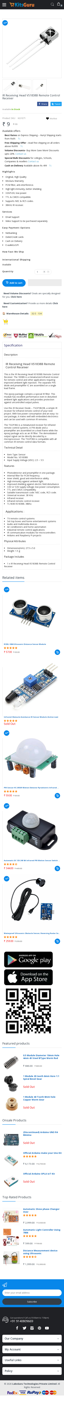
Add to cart (16, 282)
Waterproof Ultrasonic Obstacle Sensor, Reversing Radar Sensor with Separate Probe (32, 933)
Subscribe (32, 1301)
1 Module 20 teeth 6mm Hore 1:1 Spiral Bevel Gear (41, 1077)
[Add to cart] (57, 652)
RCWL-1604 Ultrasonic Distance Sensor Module (25, 644)
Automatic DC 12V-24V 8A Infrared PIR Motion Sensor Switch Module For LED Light (32, 860)
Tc (19, 138)
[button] (45, 282)
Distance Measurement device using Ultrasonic (40, 1252)
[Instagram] (32, 1329)
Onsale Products (14, 1120)
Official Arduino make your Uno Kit (42, 1153)
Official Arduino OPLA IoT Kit (39, 1173)
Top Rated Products (16, 1197)
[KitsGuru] (21, 5)
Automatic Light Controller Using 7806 (41, 1231)
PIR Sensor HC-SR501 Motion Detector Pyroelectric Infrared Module (32, 787)
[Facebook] (17, 1329)
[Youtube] (47, 1329)
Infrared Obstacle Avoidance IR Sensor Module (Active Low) (31, 717)
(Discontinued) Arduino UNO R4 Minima (40, 1133)
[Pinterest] (39, 1329)
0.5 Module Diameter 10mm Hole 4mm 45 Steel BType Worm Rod (41, 1057)
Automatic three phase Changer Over (41, 1210)
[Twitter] (24, 1329)
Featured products (16, 1043)
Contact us (20, 153)
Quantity (8, 271)
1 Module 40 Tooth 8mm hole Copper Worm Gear (39, 1098)
